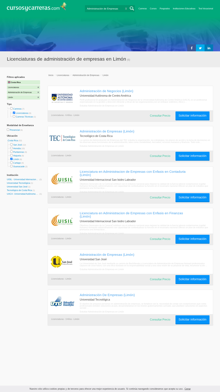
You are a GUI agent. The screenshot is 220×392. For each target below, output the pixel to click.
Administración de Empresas (86, 75)
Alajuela (17, 155)
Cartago (17, 163)
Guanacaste (19, 166)
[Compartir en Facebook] (191, 47)
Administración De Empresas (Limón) (107, 295)
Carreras (143, 9)
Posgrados (165, 9)
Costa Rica (13, 140)
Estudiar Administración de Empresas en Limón (102, 106)
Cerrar (188, 389)
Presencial (15, 130)
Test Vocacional (206, 9)
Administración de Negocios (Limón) (106, 91)
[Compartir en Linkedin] (209, 47)
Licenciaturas (22, 113)
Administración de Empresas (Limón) (107, 131)
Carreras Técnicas (24, 117)
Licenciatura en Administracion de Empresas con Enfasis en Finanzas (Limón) (131, 214)
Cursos (153, 9)
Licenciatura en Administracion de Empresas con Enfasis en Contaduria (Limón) (133, 173)
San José (17, 145)
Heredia (17, 148)
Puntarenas (18, 152)
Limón (16, 159)
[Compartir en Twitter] (200, 47)
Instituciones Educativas (184, 9)
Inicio (50, 75)
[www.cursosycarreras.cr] (37, 7)
